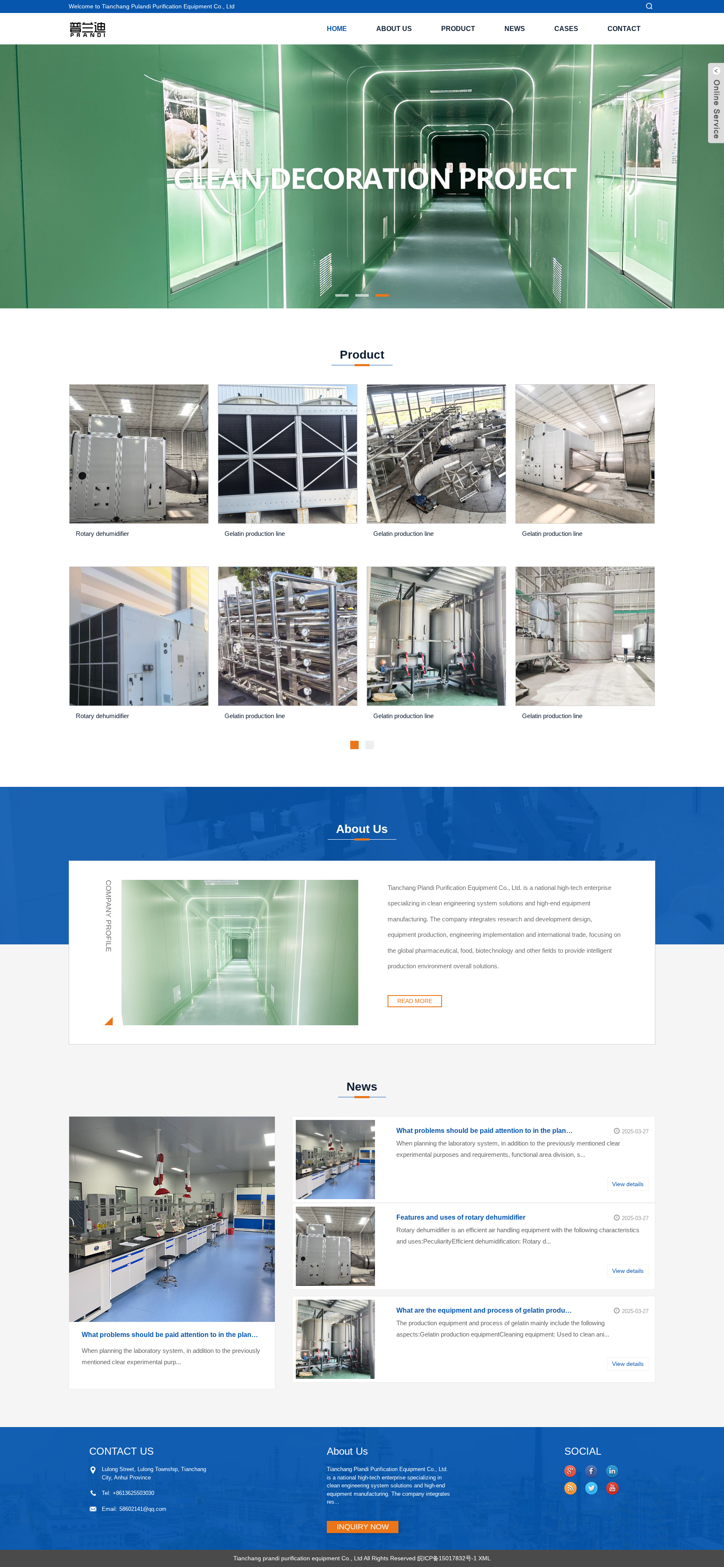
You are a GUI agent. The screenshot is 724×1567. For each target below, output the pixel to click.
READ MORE (414, 1001)
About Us (394, 28)
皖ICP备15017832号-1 (447, 1558)
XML (484, 1558)
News (514, 28)
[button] (75, 176)
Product (458, 28)
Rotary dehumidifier (102, 533)
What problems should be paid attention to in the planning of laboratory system (172, 1334)
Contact (624, 28)
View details (628, 1184)
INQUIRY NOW (363, 1527)
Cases (566, 28)
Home (337, 28)
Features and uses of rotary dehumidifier (460, 1217)
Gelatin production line (255, 533)
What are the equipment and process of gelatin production (484, 1310)
